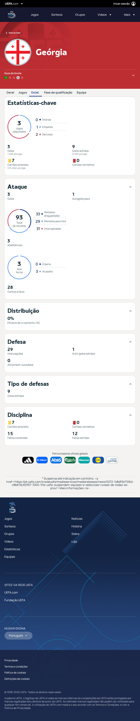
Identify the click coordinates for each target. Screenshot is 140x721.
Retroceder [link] (15, 32)
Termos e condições (16, 666)
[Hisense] (84, 460)
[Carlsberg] (70, 460)
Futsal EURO (12, 14)
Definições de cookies (17, 678)
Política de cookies (15, 672)
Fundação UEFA (14, 600)
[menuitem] (36, 14)
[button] (104, 14)
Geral (10, 92)
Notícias (76, 519)
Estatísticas (12, 549)
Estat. (35, 92)
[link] (34, 14)
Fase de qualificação (58, 92)
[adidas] (28, 460)
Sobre (75, 534)
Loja (74, 541)
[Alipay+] (42, 460)
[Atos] (56, 460)
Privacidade (11, 660)
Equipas (9, 557)
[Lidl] (98, 460)
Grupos (9, 534)
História (76, 526)
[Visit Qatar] (112, 460)
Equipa (81, 92)
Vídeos (8, 541)
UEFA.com (11, 592)
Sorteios (9, 526)
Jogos (22, 92)
